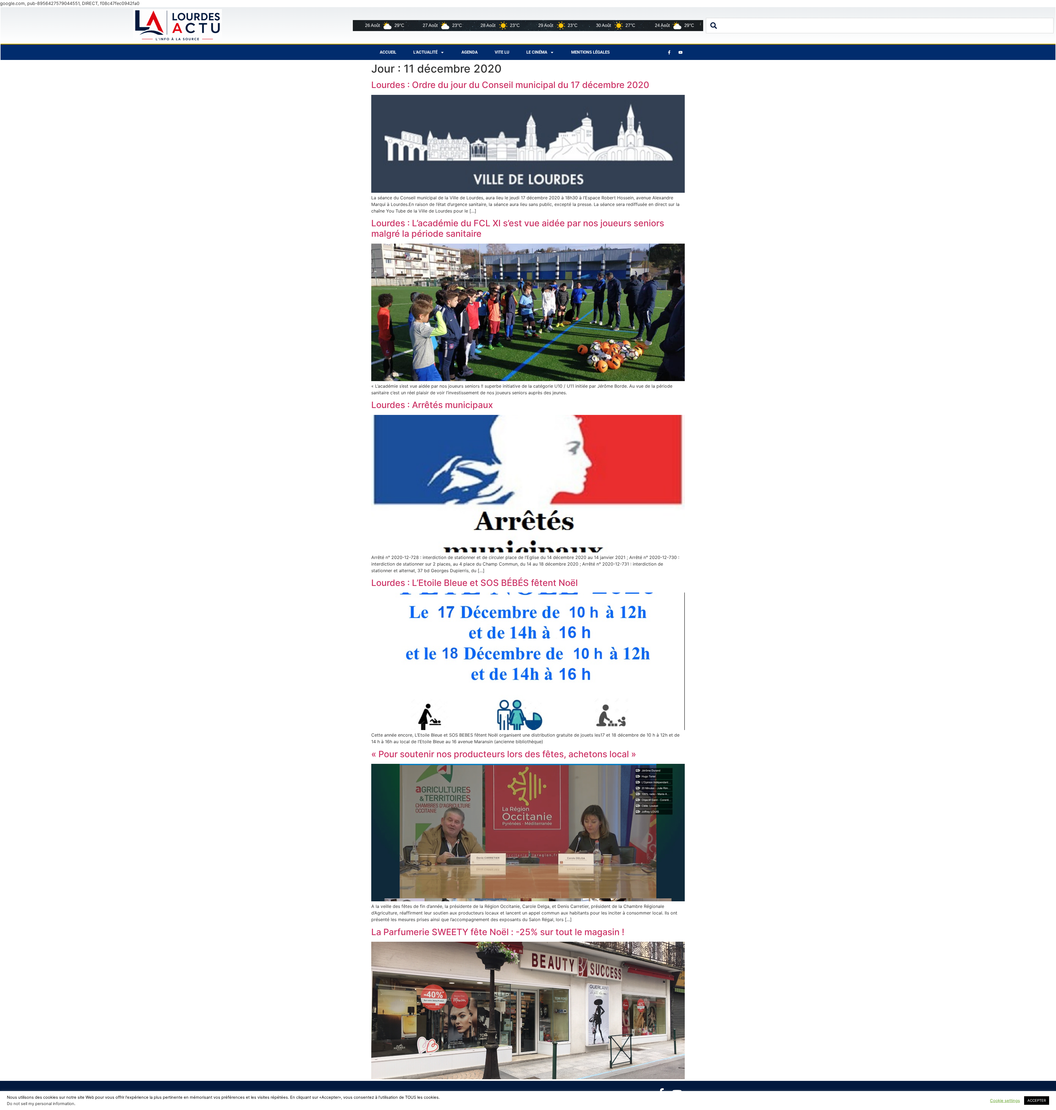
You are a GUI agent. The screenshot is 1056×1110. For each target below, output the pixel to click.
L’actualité (425, 52)
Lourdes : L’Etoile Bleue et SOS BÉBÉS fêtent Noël (474, 582)
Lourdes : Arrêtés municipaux (432, 405)
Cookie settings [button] (1005, 1100)
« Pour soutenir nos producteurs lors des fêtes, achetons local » (503, 754)
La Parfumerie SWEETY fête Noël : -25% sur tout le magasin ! (497, 932)
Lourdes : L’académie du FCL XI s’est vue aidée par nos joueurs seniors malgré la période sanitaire (517, 228)
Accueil (388, 52)
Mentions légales (590, 52)
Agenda (469, 52)
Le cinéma (536, 52)
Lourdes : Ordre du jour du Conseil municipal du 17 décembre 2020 (510, 84)
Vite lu (502, 52)
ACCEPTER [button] (1036, 1100)
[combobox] (880, 25)
